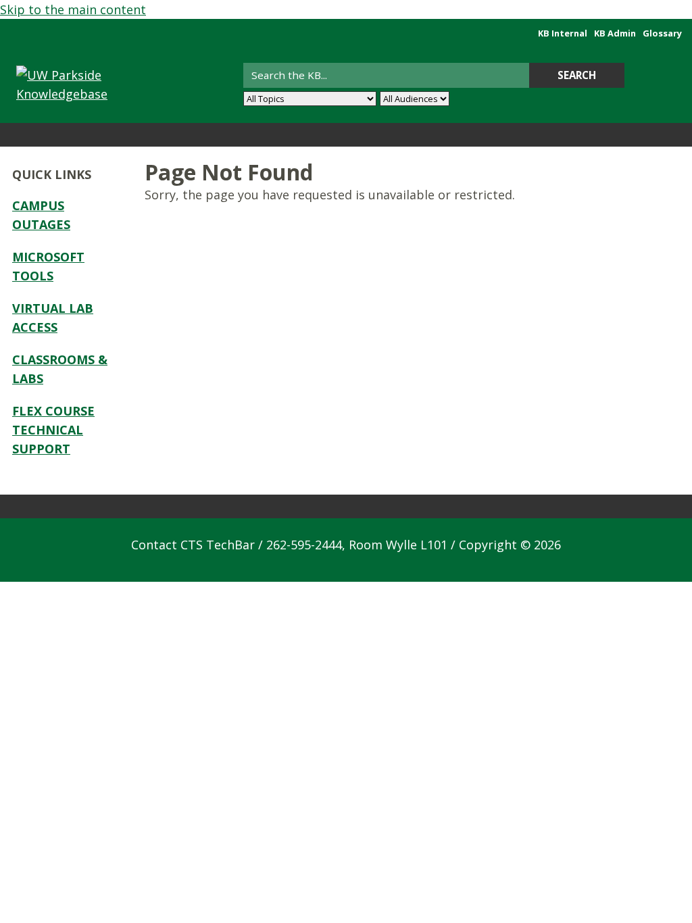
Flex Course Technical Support (53, 430)
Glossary (662, 33)
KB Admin (615, 33)
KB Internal (562, 33)
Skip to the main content (73, 9)
